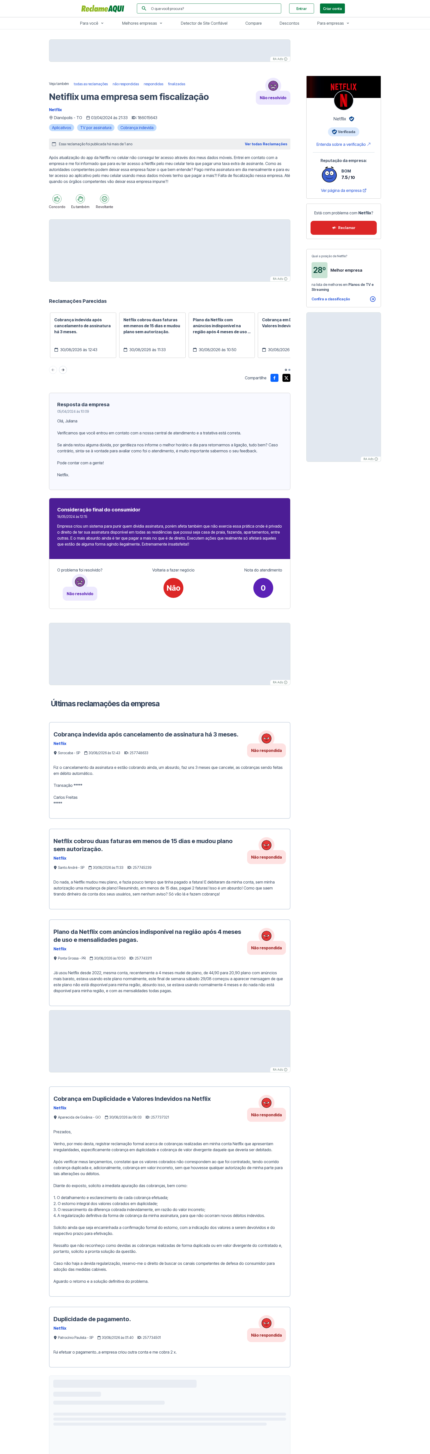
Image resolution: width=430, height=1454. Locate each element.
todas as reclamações (91, 84)
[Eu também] (80, 198)
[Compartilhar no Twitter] (286, 378)
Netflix (55, 109)
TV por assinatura (95, 127)
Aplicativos (61, 127)
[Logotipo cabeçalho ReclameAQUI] (104, 8)
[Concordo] (57, 198)
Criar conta (332, 8)
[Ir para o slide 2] (289, 370)
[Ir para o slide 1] (286, 370)
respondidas (153, 84)
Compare (253, 23)
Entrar (301, 8)
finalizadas (176, 84)
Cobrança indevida (137, 127)
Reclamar (346, 228)
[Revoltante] (104, 198)
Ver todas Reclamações (266, 144)
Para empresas (330, 23)
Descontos (289, 23)
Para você (89, 23)
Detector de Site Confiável (204, 23)
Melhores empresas (139, 23)
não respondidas (126, 84)
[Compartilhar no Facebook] (274, 378)
